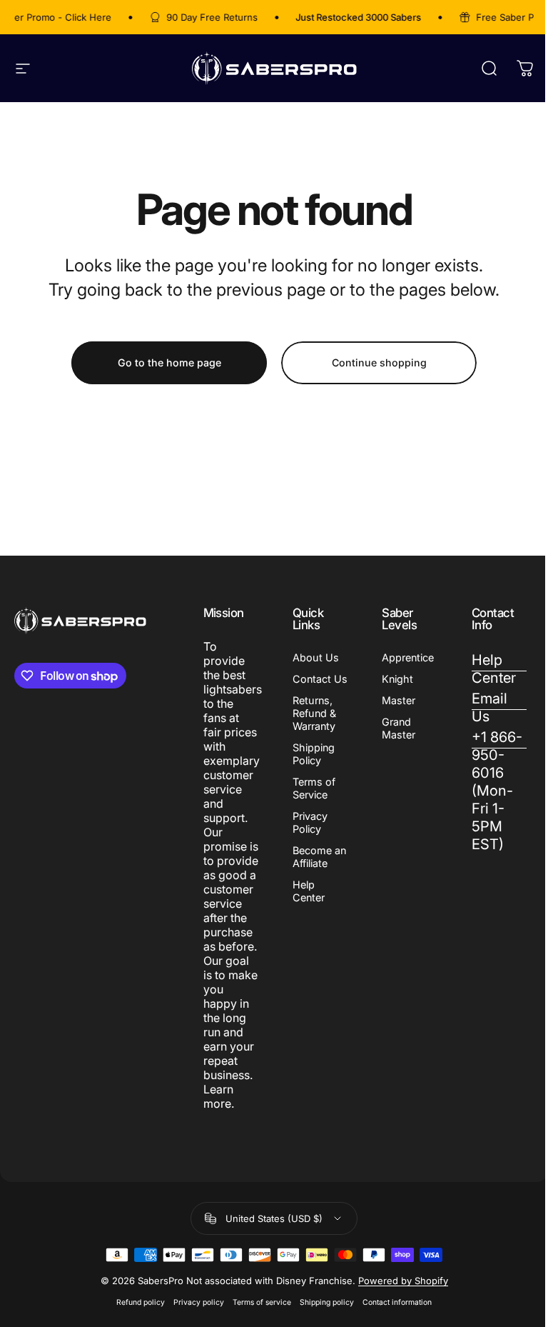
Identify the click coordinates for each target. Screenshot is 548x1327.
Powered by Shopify (403, 1280)
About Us (316, 657)
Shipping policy (327, 1302)
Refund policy (140, 1302)
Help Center (309, 890)
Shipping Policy (314, 753)
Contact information (397, 1302)
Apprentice (408, 657)
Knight (397, 679)
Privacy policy (198, 1302)
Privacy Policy (310, 822)
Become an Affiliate (319, 856)
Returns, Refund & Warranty (314, 713)
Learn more (218, 1096)
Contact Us (320, 679)
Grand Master (398, 728)
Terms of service (262, 1302)
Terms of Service (314, 788)
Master (398, 700)
